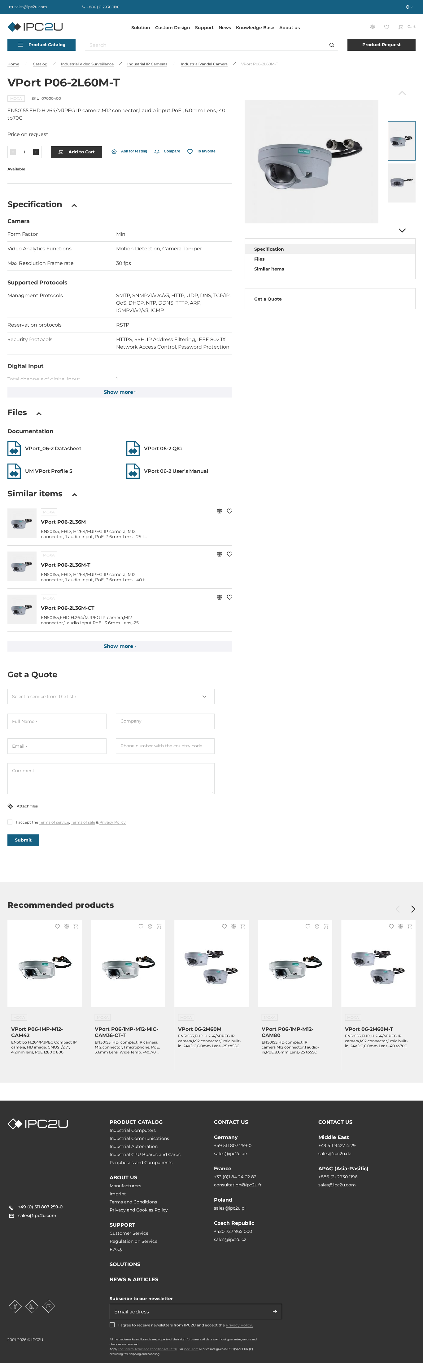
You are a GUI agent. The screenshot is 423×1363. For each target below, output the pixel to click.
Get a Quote (268, 299)
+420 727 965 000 (233, 1231)
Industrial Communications (139, 1138)
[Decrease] (13, 152)
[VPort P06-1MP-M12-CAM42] (44, 967)
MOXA (16, 98)
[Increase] (36, 152)
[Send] (275, 1311)
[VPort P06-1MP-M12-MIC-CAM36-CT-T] (128, 967)
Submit (23, 840)
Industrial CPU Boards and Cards (145, 1154)
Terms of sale (83, 822)
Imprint (118, 1194)
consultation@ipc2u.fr (238, 1185)
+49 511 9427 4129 (337, 1145)
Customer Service (129, 1233)
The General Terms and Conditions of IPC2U (147, 1349)
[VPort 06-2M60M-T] (378, 967)
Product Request (381, 44)
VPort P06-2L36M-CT (67, 608)
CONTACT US (231, 1122)
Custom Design (172, 27)
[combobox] (111, 696)
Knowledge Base (255, 27)
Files (259, 259)
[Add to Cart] (74, 927)
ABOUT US (123, 1178)
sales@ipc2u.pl (230, 1208)
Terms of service (54, 822)
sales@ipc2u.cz (230, 1239)
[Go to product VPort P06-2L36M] (22, 523)
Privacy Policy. (239, 1325)
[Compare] (219, 511)
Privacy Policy (112, 822)
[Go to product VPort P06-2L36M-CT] (22, 609)
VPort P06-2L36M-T (65, 565)
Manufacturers (125, 1186)
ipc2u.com (191, 1349)
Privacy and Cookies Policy (139, 1210)
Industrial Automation (134, 1146)
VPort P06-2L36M (63, 522)
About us (289, 27)
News (225, 27)
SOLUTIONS (125, 1264)
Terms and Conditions (133, 1202)
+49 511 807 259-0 (232, 1145)
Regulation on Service (133, 1241)
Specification (269, 249)
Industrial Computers (133, 1130)
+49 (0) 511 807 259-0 (40, 1207)
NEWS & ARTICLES (134, 1279)
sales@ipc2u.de (230, 1153)
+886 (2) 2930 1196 (338, 1177)
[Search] (331, 45)
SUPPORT (122, 1225)
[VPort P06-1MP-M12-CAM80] (295, 967)
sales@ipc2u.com (337, 1185)
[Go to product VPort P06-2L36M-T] (22, 566)
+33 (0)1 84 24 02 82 (235, 1177)
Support (204, 27)
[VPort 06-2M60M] (211, 967)
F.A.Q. (116, 1249)
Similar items (269, 269)
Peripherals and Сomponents (141, 1162)
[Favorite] (229, 511)
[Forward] (401, 230)
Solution (140, 27)
